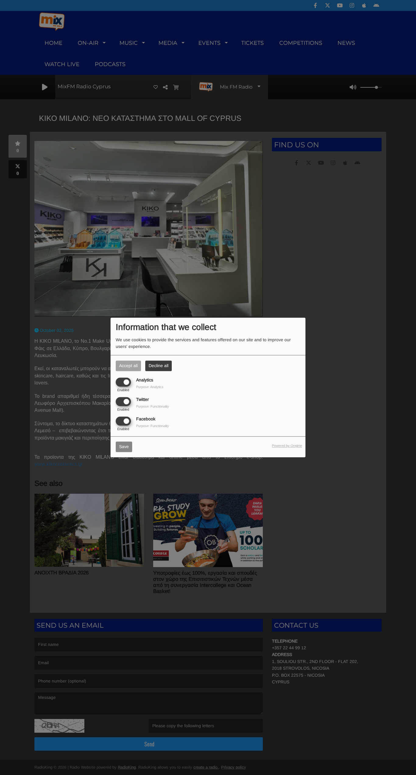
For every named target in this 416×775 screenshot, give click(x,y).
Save (124, 446)
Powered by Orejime (287, 446)
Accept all (128, 365)
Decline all (158, 365)
